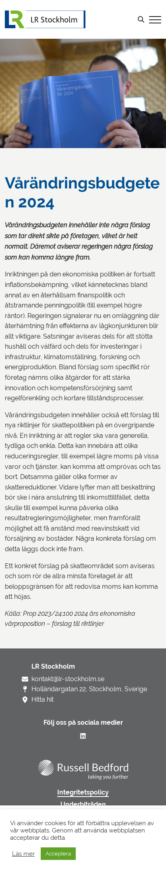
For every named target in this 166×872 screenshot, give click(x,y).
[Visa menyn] (155, 19)
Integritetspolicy (83, 792)
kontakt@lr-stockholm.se (67, 678)
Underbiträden (83, 804)
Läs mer (23, 853)
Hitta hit (42, 699)
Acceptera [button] (58, 854)
